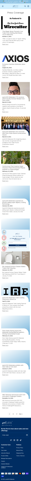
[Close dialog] (28, 230)
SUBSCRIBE (18, 245)
